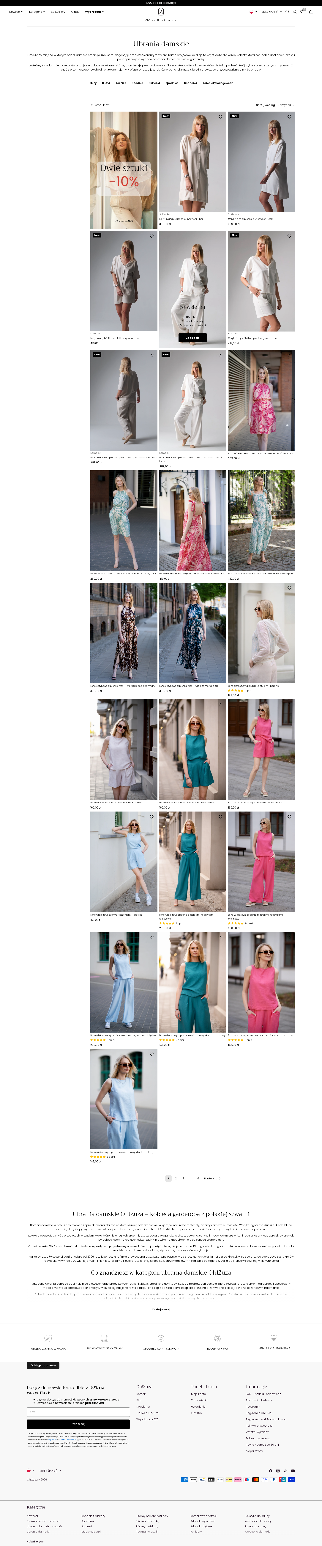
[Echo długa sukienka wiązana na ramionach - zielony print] (261, 520)
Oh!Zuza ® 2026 (37, 1479)
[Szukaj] (287, 11)
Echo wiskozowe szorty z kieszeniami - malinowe (255, 802)
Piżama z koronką (147, 1521)
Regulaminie (52, 1440)
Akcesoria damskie (257, 1532)
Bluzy (93, 83)
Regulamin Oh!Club (259, 1413)
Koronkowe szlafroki (203, 1516)
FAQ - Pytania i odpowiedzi (263, 1394)
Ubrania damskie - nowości (45, 1526)
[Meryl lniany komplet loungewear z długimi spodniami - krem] (192, 400)
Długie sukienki (91, 1532)
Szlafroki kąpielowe (202, 1521)
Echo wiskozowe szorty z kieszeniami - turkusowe (186, 802)
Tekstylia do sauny (257, 1516)
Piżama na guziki (147, 1532)
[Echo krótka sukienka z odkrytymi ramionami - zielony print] (123, 520)
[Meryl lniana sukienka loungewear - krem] (261, 162)
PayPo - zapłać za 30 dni (262, 1445)
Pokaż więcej (35, 1541)
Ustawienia (198, 1407)
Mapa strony (254, 1451)
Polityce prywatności (68, 1440)
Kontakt (141, 1394)
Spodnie (137, 83)
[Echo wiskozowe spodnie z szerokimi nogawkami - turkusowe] (192, 862)
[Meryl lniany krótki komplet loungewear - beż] (123, 281)
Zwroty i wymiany (257, 1432)
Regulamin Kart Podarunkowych (267, 1419)
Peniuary (196, 1532)
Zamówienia (199, 1400)
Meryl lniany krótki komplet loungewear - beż (115, 338)
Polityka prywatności (259, 1426)
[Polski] (253, 12)
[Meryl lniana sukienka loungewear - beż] (192, 162)
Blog (139, 1400)
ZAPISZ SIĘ (78, 1424)
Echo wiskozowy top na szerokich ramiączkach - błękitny (122, 1152)
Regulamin (253, 1407)
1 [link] (168, 1178)
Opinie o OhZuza (147, 1413)
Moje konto (198, 1394)
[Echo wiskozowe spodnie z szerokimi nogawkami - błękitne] (123, 982)
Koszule (121, 83)
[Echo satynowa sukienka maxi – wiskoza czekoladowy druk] (123, 633)
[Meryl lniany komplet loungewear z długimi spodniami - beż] (123, 400)
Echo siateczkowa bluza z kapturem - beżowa (253, 685)
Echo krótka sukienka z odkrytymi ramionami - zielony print (123, 573)
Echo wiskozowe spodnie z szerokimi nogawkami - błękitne (123, 1035)
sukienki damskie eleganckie (265, 1294)
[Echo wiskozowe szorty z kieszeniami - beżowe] (123, 749)
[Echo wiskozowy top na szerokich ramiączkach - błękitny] (123, 1099)
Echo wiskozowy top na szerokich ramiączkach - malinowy (261, 1035)
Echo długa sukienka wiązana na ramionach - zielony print (260, 573)
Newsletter (143, 1407)
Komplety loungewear (218, 83)
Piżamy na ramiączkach (152, 1516)
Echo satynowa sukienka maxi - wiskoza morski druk (188, 685)
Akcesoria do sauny (258, 1521)
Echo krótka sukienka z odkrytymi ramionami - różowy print (261, 453)
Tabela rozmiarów (258, 1438)
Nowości (32, 1516)
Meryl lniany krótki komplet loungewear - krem (253, 338)
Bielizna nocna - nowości (43, 1521)
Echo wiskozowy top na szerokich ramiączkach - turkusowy (192, 1035)
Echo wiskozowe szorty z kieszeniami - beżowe (116, 802)
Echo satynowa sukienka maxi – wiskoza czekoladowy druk (123, 685)
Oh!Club (196, 1413)
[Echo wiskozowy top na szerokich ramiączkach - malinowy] (261, 982)
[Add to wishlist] (221, 116)
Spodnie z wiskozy (93, 1516)
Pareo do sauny (255, 1526)
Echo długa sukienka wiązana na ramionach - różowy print (192, 573)
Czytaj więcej (161, 1309)
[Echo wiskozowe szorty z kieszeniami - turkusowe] (192, 749)
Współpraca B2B (147, 1419)
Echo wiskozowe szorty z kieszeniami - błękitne (116, 914)
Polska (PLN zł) (269, 12)
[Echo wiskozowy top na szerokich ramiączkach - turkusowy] (192, 982)
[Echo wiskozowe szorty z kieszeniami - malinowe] (261, 749)
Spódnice (172, 83)
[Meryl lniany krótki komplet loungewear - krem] (261, 281)
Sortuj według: (265, 105)
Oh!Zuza (150, 20)
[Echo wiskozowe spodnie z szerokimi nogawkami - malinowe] (261, 862)
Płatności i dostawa (259, 1400)
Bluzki (106, 83)
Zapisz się (193, 338)
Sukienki (154, 83)
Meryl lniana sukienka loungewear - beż (181, 219)
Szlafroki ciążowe (201, 1526)
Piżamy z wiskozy (147, 1526)
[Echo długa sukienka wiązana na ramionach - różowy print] (192, 520)
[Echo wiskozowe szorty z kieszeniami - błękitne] (123, 862)
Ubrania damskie (166, 20)
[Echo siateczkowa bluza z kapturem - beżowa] (261, 633)
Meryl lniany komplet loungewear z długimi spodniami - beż (123, 457)
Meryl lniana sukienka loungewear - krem (251, 219)
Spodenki (190, 83)
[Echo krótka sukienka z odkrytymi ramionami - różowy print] (261, 400)
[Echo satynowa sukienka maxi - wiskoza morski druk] (192, 633)
